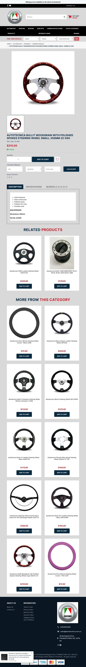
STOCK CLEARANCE (72, 28)
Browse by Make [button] (44, 33)
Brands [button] (76, 33)
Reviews (50, 187)
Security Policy (29, 615)
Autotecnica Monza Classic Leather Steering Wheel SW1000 (62, 342)
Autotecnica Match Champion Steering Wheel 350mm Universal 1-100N (24, 400)
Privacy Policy (28, 610)
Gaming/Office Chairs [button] (55, 28)
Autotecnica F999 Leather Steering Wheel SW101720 (24, 272)
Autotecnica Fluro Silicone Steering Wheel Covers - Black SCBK (24, 342)
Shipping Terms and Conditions (29, 619)
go (77, 39)
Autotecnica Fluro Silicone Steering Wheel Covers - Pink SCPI (62, 575)
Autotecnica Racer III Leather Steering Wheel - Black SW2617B (24, 458)
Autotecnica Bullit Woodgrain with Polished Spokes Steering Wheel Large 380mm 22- (24, 575)
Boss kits (40, 28)
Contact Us (10, 610)
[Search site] (65, 16)
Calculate (71, 169)
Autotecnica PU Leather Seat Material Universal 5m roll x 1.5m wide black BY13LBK (20, 657)
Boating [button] (31, 28)
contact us (70, 6)
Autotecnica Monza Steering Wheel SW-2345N (62, 399)
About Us (10, 607)
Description (15, 187)
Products (11, 33)
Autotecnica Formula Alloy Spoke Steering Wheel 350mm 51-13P (62, 458)
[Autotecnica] (15, 17)
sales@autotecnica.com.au (70, 631)
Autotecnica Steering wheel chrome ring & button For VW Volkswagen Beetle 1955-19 (24, 516)
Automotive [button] (11, 28)
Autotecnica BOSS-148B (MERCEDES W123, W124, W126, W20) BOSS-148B (62, 272)
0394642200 (65, 627)
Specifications (34, 187)
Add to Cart (43, 159)
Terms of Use (28, 607)
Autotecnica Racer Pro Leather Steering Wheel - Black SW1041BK (62, 516)
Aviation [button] (22, 28)
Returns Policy (28, 612)
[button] (57, 159)
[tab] (15, 186)
